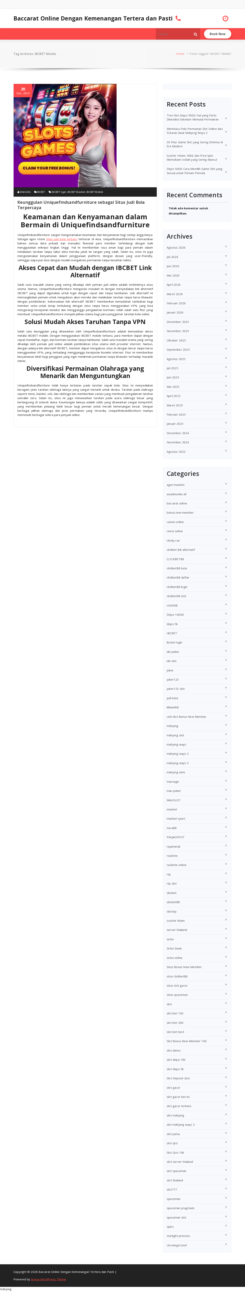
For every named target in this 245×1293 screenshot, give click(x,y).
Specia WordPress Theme (48, 1279)
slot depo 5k (175, 1069)
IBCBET (41, 192)
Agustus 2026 (176, 247)
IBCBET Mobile (95, 192)
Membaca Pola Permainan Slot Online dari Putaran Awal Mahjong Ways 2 (195, 131)
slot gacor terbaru (179, 1106)
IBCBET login (59, 192)
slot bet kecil (175, 1032)
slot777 (172, 1189)
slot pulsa (173, 1134)
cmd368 (172, 605)
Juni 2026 (173, 266)
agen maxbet (176, 485)
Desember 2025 (178, 322)
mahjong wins (176, 772)
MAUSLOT (173, 800)
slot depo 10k (176, 1059)
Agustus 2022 (176, 451)
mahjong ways (176, 744)
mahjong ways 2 (178, 753)
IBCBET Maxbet (76, 192)
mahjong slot (175, 735)
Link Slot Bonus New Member (186, 717)
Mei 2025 (173, 387)
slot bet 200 (175, 1023)
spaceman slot (176, 1217)
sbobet (171, 893)
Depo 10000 (175, 614)
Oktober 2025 (176, 340)
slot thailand (175, 1180)
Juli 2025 (172, 368)
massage (173, 781)
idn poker (173, 652)
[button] (195, 33)
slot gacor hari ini (178, 1097)
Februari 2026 (176, 303)
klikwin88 (173, 707)
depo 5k (172, 624)
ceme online (175, 531)
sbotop (171, 911)
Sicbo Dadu (174, 948)
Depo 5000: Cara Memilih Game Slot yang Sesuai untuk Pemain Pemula (195, 171)
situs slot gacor (177, 985)
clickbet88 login (177, 587)
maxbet (172, 809)
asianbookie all (176, 494)
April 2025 (173, 396)
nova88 (172, 828)
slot (169, 1004)
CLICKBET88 (175, 559)
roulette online (176, 865)
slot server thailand (180, 1162)
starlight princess (178, 1236)
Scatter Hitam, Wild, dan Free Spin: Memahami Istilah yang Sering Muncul (192, 157)
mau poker (174, 791)
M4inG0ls (25, 192)
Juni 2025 (173, 377)
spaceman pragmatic (181, 1208)
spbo (170, 1226)
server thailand (177, 930)
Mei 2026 (173, 275)
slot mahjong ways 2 (181, 1124)
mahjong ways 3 (178, 763)
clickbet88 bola (177, 568)
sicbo (170, 939)
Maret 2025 (175, 405)
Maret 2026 (175, 294)
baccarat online (177, 503)
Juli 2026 (172, 257)
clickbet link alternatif (181, 550)
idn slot (172, 661)
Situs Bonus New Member (184, 967)
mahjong (172, 726)
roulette (172, 856)
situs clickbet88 (177, 976)
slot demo (173, 1050)
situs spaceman (177, 995)
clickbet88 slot (176, 596)
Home (180, 54)
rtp (169, 874)
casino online (175, 522)
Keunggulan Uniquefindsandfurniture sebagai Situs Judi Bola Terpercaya (81, 204)
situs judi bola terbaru (61, 239)
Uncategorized (177, 1245)
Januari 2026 (175, 312)
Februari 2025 (176, 414)
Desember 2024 (178, 433)
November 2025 (178, 331)
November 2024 (178, 442)
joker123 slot (176, 689)
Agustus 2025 (176, 359)
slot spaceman (176, 1171)
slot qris (172, 1143)
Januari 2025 (175, 424)
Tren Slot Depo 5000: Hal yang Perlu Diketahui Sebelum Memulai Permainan (193, 117)
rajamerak (173, 846)
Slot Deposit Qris (178, 1078)
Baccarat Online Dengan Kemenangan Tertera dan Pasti (93, 18)
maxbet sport (176, 818)
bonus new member (180, 512)
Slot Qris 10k (175, 1152)
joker (170, 670)
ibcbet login (174, 642)
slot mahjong (175, 1115)
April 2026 (173, 284)
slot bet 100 (175, 1013)
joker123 (173, 679)
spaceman (173, 1199)
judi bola (172, 698)
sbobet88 (173, 902)
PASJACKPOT (176, 837)
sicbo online (174, 958)
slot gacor (173, 1087)
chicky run (173, 540)
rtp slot (172, 883)
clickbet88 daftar (178, 577)
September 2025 (178, 349)
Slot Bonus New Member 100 (187, 1041)
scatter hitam (176, 920)
